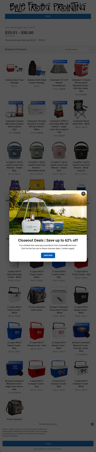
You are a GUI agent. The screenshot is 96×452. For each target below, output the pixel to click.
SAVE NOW (48, 255)
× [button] (83, 193)
